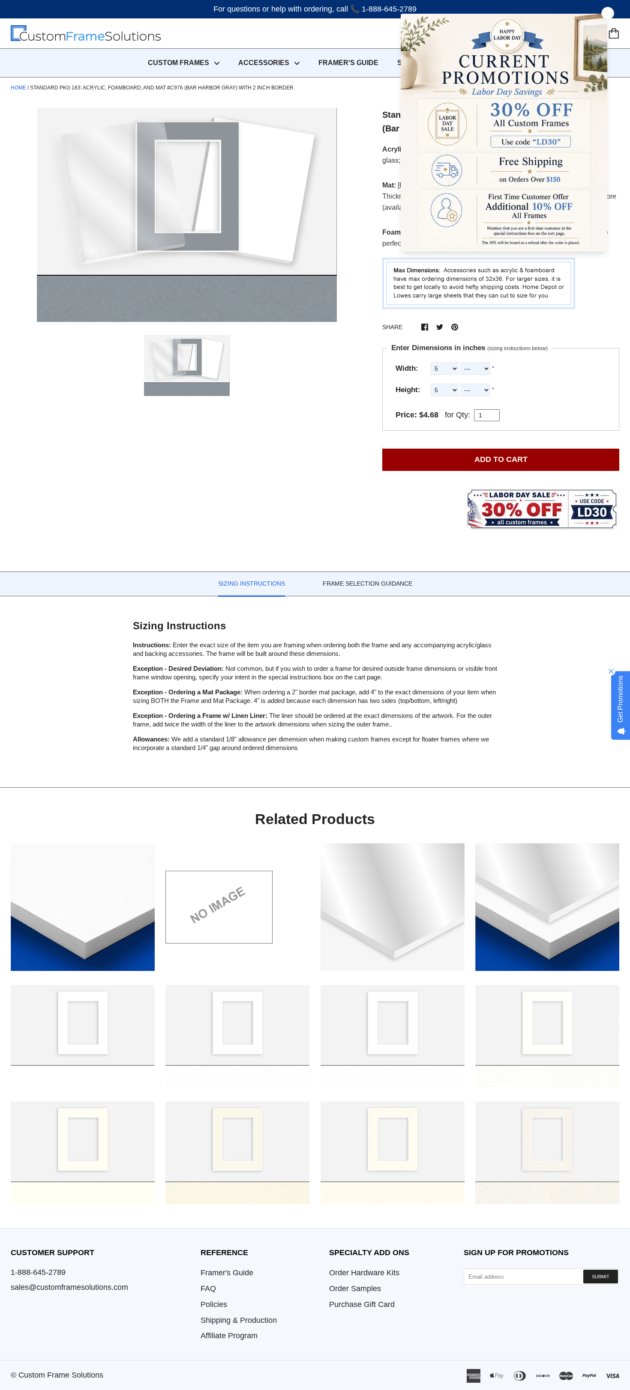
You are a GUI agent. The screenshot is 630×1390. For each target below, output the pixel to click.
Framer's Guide (227, 1272)
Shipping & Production (239, 1320)
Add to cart (501, 459)
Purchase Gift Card (362, 1304)
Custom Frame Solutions (60, 1375)
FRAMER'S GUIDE (348, 62)
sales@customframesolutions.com (69, 1287)
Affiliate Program (229, 1335)
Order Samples (355, 1288)
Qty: (463, 415)
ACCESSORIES (264, 62)
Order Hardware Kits (364, 1272)
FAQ (208, 1288)
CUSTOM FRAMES (179, 62)
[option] (186, 215)
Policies (214, 1304)
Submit (600, 1276)
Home (18, 88)
